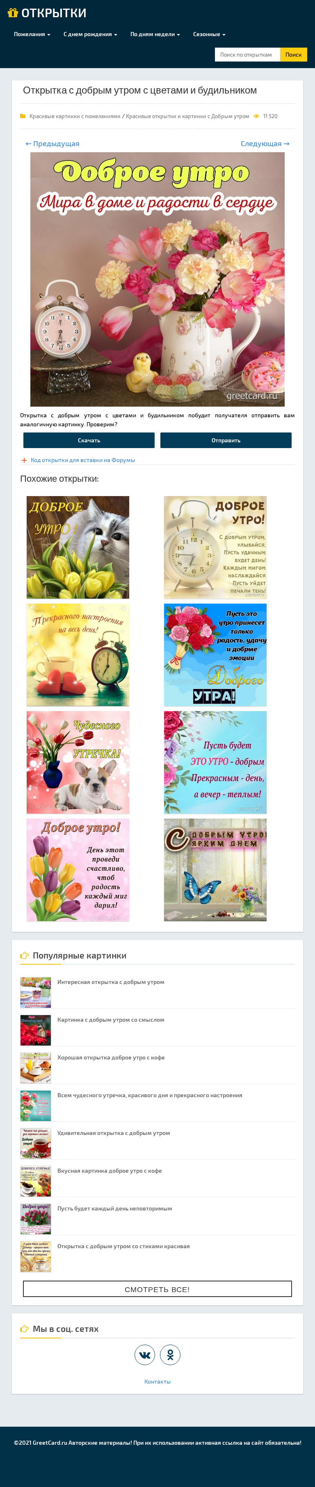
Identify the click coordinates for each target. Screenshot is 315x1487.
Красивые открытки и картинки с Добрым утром (187, 116)
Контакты (157, 1381)
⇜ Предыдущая (52, 143)
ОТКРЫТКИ (52, 13)
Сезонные (207, 33)
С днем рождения (88, 33)
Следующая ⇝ (265, 143)
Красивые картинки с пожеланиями (75, 116)
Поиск (293, 54)
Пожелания (30, 33)
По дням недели (153, 33)
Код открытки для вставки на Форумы (83, 459)
